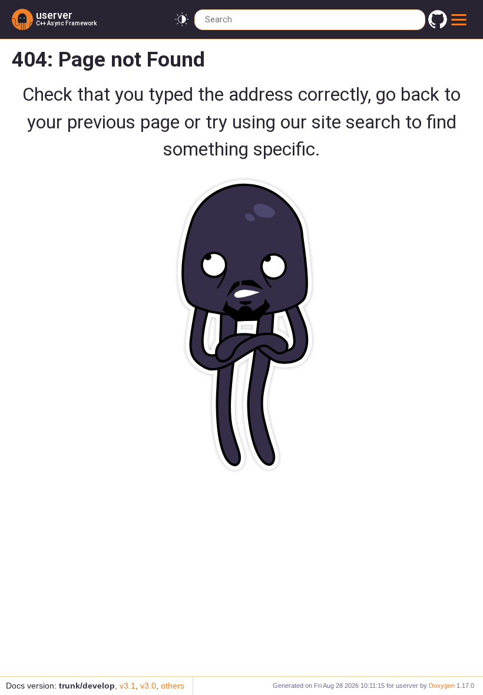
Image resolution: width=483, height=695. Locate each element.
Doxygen (442, 685)
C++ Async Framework (66, 23)
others (172, 685)
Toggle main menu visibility (460, 19)
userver (54, 15)
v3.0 (148, 685)
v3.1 (127, 685)
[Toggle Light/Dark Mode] (181, 19)
